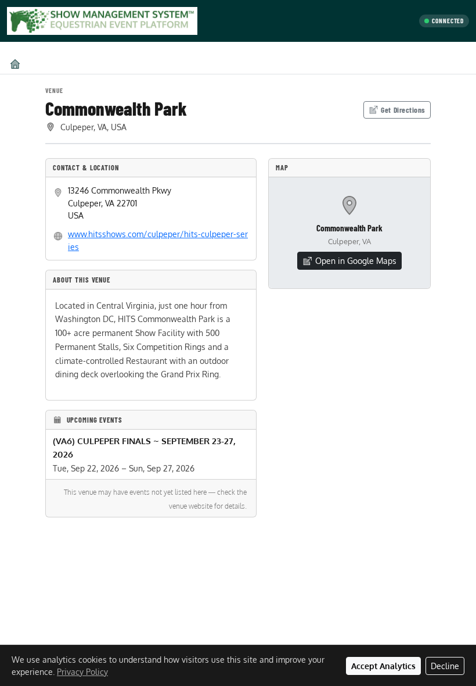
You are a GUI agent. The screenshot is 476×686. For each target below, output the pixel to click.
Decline (445, 666)
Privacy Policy (82, 672)
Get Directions (403, 110)
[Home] (15, 64)
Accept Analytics (383, 666)
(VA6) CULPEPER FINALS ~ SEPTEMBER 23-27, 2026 (144, 447)
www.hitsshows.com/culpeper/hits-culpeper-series (158, 240)
